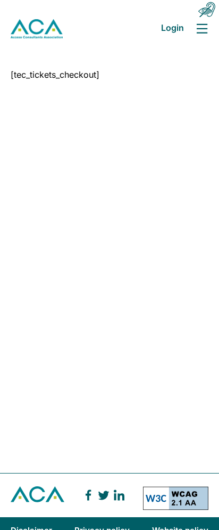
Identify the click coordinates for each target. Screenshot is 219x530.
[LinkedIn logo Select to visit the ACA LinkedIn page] (119, 495)
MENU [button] (201, 28)
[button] (206, 9)
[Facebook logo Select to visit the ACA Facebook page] (88, 495)
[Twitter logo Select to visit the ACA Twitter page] (103, 495)
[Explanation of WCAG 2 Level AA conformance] (175, 501)
